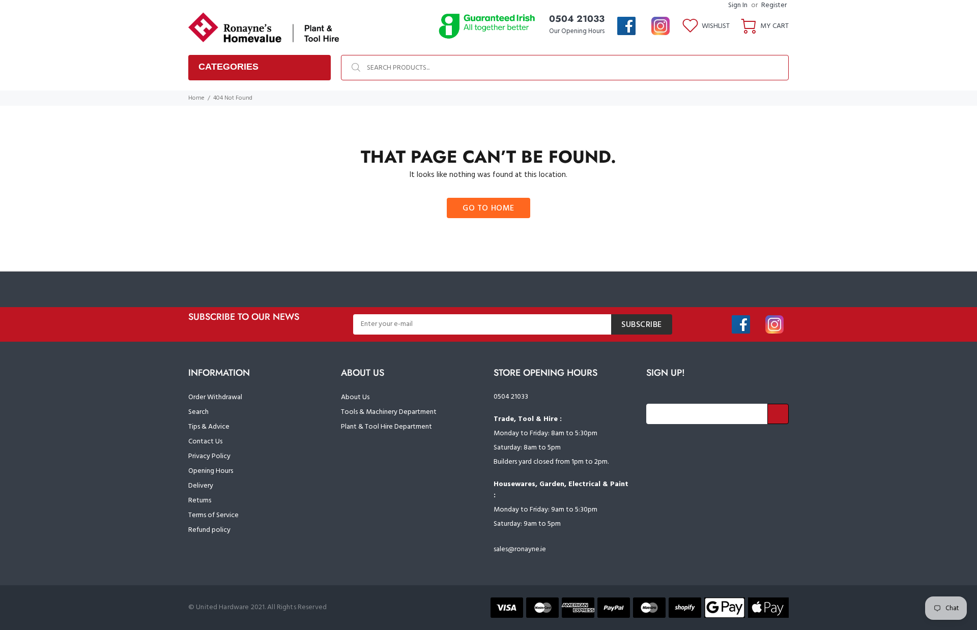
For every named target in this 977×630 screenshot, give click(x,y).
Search (198, 412)
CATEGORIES (228, 67)
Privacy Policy (209, 456)
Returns (199, 500)
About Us (355, 397)
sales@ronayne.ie (520, 549)
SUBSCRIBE (641, 325)
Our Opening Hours (577, 31)
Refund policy (209, 530)
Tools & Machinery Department (389, 412)
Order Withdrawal (215, 397)
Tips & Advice (208, 427)
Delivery (200, 486)
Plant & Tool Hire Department (386, 427)
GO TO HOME (488, 208)
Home (196, 98)
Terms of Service (213, 515)
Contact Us (205, 441)
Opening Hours (210, 471)
